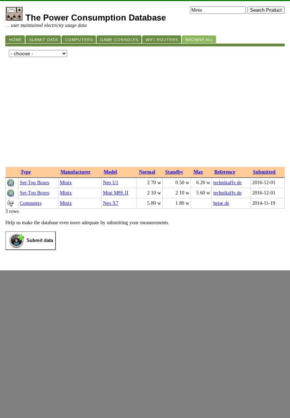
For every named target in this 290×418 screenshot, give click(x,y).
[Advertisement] (145, 113)
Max (198, 172)
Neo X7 (110, 203)
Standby (174, 172)
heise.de (221, 203)
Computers (30, 203)
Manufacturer (75, 172)
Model (110, 172)
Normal (147, 172)
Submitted (264, 172)
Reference (224, 172)
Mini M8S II (115, 193)
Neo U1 (110, 182)
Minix (66, 182)
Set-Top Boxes (34, 182)
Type (26, 172)
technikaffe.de (227, 182)
